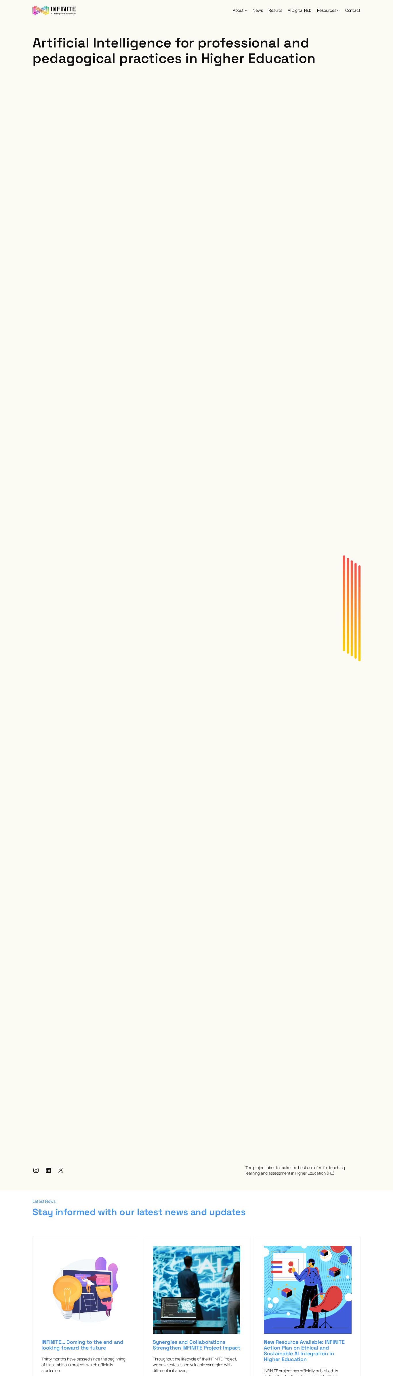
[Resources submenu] (338, 10)
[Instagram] (36, 1170)
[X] (60, 1170)
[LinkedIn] (48, 1170)
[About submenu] (246, 10)
